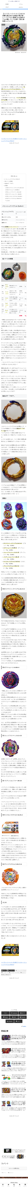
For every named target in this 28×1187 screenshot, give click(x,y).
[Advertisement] (14, 68)
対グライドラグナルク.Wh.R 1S (13, 198)
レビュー (23, 972)
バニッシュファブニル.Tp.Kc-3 (12, 179)
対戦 (4, 974)
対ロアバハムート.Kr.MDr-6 (12, 189)
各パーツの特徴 (8, 181)
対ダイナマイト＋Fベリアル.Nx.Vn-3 (15, 187)
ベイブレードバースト (15, 972)
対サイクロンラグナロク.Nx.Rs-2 (14, 196)
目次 (12, 176)
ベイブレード (11, 970)
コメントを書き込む (14, 1168)
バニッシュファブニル (21, 970)
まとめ (8, 200)
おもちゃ (4, 970)
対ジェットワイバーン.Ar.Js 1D (13, 192)
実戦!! (6, 185)
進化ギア (9, 974)
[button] (18, 1021)
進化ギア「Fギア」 (9, 183)
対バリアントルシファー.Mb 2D (13, 194)
